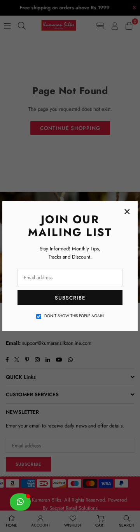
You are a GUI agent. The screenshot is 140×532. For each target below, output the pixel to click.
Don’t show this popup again (74, 316)
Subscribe (70, 297)
